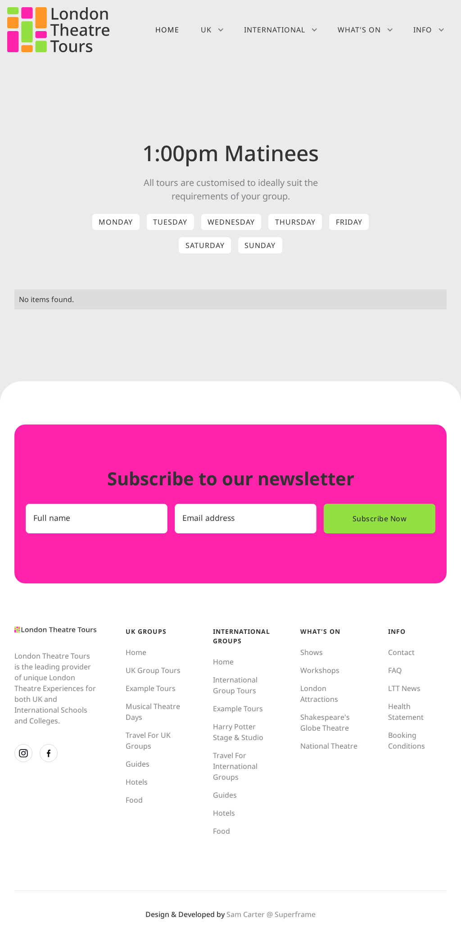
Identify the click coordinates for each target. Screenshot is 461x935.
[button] (211, 30)
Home (167, 30)
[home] (58, 29)
